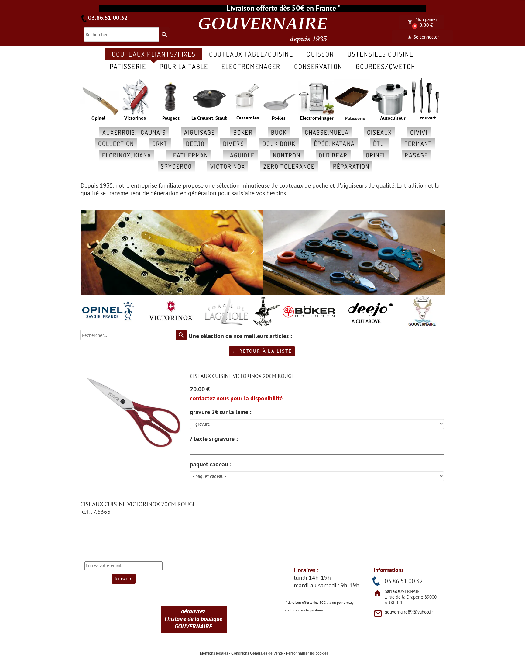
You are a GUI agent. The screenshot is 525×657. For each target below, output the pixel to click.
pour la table (184, 66)
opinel (376, 155)
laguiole (240, 155)
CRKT (159, 143)
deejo (195, 143)
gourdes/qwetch (386, 66)
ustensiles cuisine (380, 54)
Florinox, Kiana (127, 155)
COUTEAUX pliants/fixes (154, 54)
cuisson (320, 54)
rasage (416, 155)
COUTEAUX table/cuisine (251, 54)
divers (233, 143)
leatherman (189, 155)
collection (116, 143)
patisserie (128, 66)
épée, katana (334, 143)
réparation (351, 166)
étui (379, 143)
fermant (418, 143)
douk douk (279, 143)
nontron (286, 155)
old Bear (333, 155)
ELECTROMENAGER (250, 66)
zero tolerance (289, 166)
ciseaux (379, 132)
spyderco (176, 166)
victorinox (227, 166)
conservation (318, 66)
